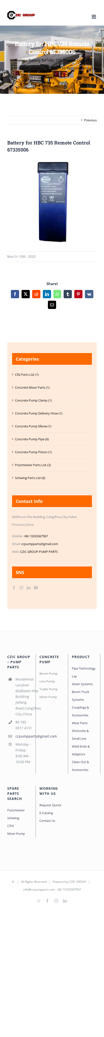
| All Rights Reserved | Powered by (42, 882)
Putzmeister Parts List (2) (33, 465)
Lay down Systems (82, 680)
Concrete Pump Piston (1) (33, 452)
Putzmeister (16, 810)
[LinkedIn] (28, 588)
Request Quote (50, 805)
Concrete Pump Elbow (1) (33, 426)
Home (20, 60)
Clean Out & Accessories (80, 766)
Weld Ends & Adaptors (81, 750)
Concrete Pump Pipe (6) (32, 439)
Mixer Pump (16, 833)
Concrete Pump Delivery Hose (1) (38, 413)
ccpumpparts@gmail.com (39, 544)
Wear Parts (80, 723)
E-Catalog (46, 813)
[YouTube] (36, 588)
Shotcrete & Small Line (80, 735)
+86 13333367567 (35, 536)
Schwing (13, 818)
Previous (90, 120)
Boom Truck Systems (80, 696)
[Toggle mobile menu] (94, 16)
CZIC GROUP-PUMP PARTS (39, 551)
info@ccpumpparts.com (39, 889)
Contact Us (47, 820)
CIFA (10, 826)
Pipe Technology (84, 668)
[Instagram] (21, 588)
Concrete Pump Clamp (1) (33, 400)
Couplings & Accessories (80, 711)
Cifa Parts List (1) (27, 374)
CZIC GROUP (77, 882)
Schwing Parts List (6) (30, 478)
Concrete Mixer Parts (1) (32, 387)
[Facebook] (14, 588)
